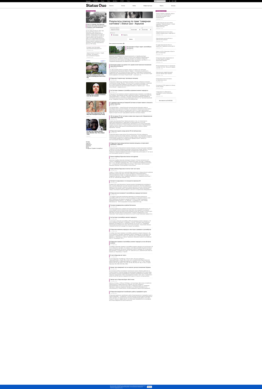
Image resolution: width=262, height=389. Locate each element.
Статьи (123, 5)
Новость (125, 35)
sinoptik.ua (99, 148)
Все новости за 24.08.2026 (165, 100)
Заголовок (115, 35)
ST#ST (122, 1)
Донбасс (115, 1)
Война (134, 5)
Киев (108, 1)
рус (175, 1)
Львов (102, 1)
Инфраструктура (147, 5)
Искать (131, 39)
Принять (149, 386)
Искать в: (112, 33)
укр (173, 1)
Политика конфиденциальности (116, 387)
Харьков (88, 1)
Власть (161, 5)
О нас (128, 1)
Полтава (95, 1)
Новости (111, 5)
